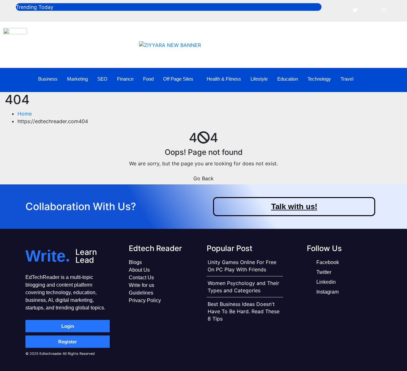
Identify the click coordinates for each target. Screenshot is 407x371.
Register (67, 341)
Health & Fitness (224, 79)
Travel (347, 79)
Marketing (77, 79)
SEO (102, 79)
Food (148, 79)
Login (67, 326)
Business (48, 79)
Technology (319, 79)
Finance (125, 79)
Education (287, 79)
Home (24, 113)
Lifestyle (259, 79)
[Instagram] (384, 9)
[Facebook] (341, 9)
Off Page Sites (178, 79)
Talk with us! (294, 206)
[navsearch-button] (392, 79)
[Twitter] (355, 9)
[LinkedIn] (369, 9)
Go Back (203, 178)
